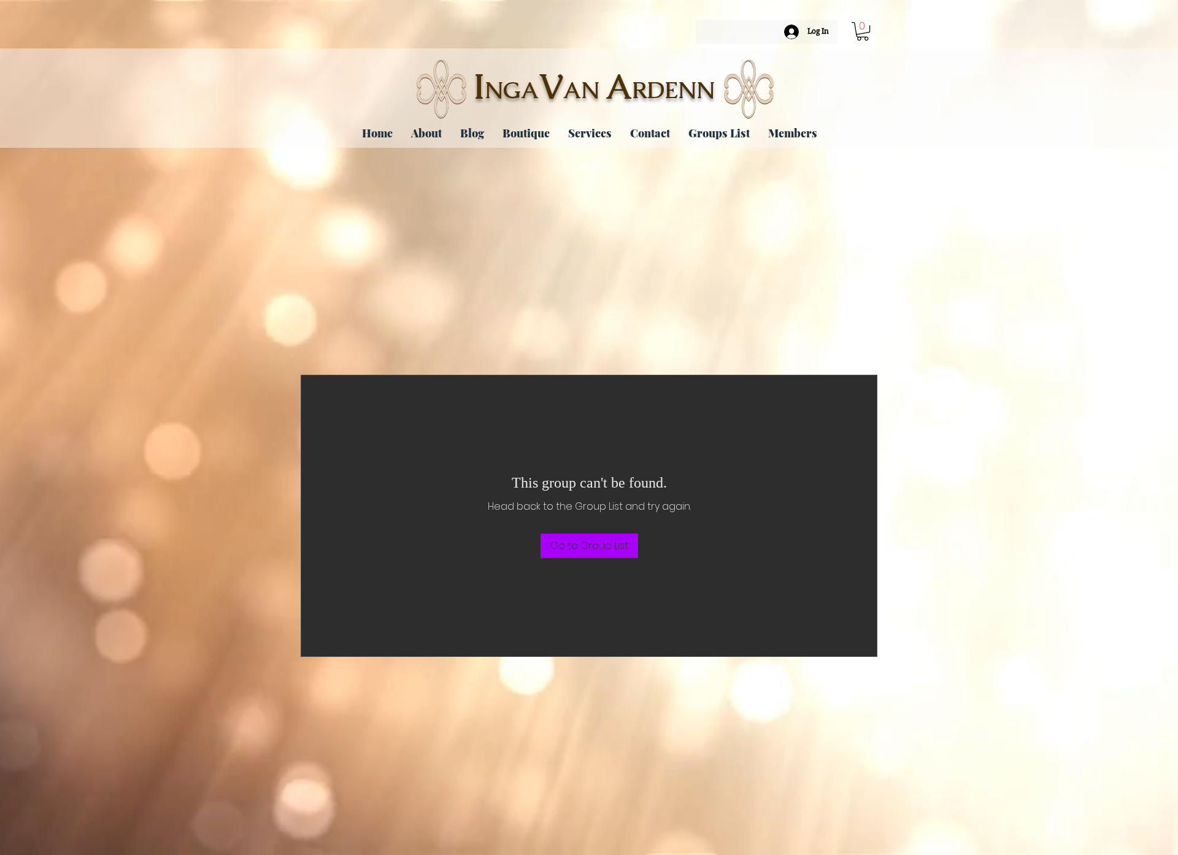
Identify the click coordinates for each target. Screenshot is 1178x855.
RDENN (673, 90)
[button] (863, 31)
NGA (512, 90)
